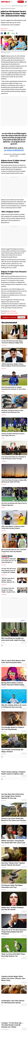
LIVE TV (21, 2)
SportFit (3, 507)
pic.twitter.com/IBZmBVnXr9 (14, 150)
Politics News (4, 30)
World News (4, 345)
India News (3, 368)
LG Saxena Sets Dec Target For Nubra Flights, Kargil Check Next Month (8, 591)
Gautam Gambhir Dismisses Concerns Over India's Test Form (12, 434)
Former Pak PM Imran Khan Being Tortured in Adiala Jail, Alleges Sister (12, 342)
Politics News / (7, 5)
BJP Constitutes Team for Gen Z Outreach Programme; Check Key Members (13, 550)
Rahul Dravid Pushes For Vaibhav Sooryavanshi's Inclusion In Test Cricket (13, 388)
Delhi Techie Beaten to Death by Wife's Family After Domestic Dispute (13, 527)
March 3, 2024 (14, 156)
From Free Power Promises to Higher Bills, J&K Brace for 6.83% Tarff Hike (14, 481)
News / (2, 5)
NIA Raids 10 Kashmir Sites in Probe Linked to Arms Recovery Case (12, 411)
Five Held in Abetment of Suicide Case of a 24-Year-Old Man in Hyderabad (9, 561)
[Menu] (26, 2)
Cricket (2, 391)
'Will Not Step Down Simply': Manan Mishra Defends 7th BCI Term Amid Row (13, 365)
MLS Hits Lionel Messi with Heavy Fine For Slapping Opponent (14, 504)
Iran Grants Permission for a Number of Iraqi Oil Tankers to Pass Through (13, 458)
